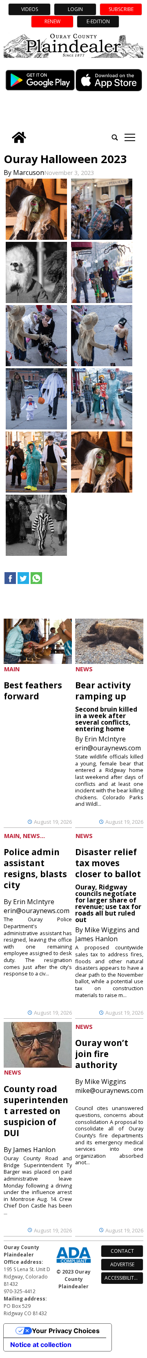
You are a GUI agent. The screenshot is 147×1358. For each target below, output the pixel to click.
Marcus (24, 172)
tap (130, 137)
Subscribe (121, 9)
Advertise (122, 1264)
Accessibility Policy (124, 1277)
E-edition (98, 21)
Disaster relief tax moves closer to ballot (108, 863)
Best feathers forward (33, 690)
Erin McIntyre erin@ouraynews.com (108, 743)
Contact (122, 1250)
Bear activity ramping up (103, 690)
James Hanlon (34, 1149)
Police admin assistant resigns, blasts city (35, 868)
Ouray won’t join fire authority (101, 1053)
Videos (29, 9)
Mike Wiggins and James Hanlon (107, 934)
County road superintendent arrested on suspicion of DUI (36, 1111)
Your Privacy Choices (66, 1331)
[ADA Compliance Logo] (73, 1263)
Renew (52, 21)
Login (75, 9)
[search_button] (115, 137)
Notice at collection (40, 1344)
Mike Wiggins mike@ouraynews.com (109, 1086)
